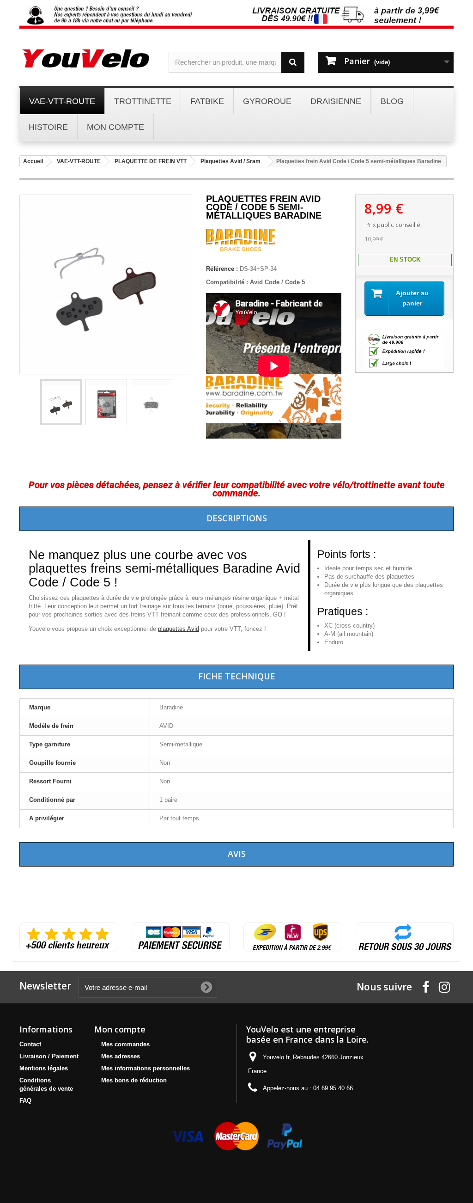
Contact (30, 1044)
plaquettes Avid (178, 628)
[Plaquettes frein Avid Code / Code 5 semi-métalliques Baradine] (61, 402)
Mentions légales (43, 1068)
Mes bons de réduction (134, 1080)
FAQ (25, 1100)
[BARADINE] (240, 248)
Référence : (222, 268)
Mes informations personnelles (145, 1068)
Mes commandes (125, 1044)
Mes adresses (120, 1056)
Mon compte (120, 1029)
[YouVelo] (87, 58)
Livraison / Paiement (49, 1056)
